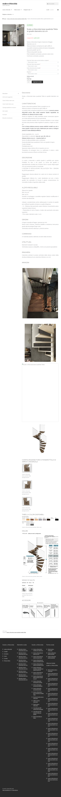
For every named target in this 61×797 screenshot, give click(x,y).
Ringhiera (29, 72)
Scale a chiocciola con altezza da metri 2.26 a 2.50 (53, 700)
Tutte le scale (17, 9)
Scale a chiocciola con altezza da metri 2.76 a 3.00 (53, 710)
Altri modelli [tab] (5, 111)
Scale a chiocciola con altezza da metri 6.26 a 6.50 (53, 780)
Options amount (30, 76)
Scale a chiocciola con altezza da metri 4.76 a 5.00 (53, 750)
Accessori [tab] (5, 114)
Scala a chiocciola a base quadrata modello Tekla (17, 18)
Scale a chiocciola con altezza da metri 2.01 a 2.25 (53, 695)
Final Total (29, 78)
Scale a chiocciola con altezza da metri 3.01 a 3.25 (53, 715)
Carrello (6, 658)
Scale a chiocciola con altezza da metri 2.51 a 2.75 (53, 705)
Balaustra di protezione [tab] (7, 118)
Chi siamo (6, 653)
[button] (23, 26)
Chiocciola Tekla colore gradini (33, 64)
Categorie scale (27, 9)
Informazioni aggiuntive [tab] (7, 97)
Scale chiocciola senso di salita (33, 68)
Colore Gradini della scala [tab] (8, 104)
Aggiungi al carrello (37, 81)
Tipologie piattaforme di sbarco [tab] (9, 107)
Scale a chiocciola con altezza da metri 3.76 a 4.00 (53, 730)
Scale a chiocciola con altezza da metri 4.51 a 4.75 (53, 745)
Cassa (5, 656)
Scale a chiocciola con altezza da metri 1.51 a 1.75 (53, 685)
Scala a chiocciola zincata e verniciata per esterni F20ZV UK (38, 669)
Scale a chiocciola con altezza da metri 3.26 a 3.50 (53, 720)
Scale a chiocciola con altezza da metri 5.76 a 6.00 (53, 770)
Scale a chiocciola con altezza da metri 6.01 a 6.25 (53, 775)
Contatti (5, 651)
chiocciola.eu (15, 790)
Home (5, 18)
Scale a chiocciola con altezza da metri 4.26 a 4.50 (53, 740)
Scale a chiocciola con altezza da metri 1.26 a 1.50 (53, 680)
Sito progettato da (6, 790)
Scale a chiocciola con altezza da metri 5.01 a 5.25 (53, 755)
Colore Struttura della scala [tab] (8, 100)
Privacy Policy (7, 660)
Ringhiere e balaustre (7, 14)
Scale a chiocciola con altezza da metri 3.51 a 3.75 (53, 725)
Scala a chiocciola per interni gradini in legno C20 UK (38, 677)
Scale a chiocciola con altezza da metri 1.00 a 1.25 (53, 675)
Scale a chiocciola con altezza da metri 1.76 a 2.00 (53, 690)
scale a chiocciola (10, 3)
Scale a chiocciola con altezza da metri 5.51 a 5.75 (53, 765)
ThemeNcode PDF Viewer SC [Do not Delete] (37, 713)
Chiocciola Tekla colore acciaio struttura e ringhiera (38, 60)
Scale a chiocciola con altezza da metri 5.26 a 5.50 (53, 760)
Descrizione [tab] (5, 93)
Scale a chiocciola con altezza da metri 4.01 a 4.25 (53, 735)
